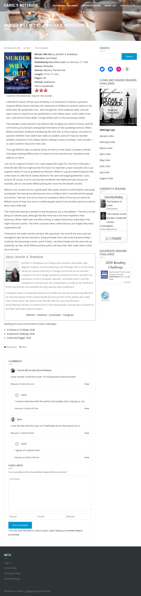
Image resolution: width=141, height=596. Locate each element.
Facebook (42, 314)
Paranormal (59, 70)
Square (29, 591)
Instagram (68, 314)
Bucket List (110, 5)
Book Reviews (12, 347)
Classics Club (127, 5)
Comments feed (12, 573)
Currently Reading (114, 197)
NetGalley (48, 66)
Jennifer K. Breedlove (66, 54)
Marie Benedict (113, 209)
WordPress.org (12, 578)
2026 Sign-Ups (107, 129)
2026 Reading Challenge (115, 264)
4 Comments (43, 48)
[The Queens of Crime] (103, 203)
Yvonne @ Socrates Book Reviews (34, 370)
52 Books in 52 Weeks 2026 (21, 329)
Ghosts (24, 347)
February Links (107, 142)
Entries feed (10, 567)
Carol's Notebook (21, 5)
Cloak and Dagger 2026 (19, 337)
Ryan (19, 419)
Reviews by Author (91, 5)
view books (127, 282)
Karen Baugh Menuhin (109, 229)
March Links (106, 148)
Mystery (48, 70)
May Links (105, 160)
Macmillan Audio (57, 62)
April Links (105, 154)
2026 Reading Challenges (65, 5)
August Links (106, 178)
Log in (7, 562)
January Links (107, 136)
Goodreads (48, 86)
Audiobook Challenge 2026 (21, 333)
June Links (105, 166)
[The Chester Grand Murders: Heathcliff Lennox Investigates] (103, 215)
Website (30, 314)
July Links (104, 172)
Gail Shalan (51, 58)
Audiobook (49, 82)
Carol (28, 48)
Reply (87, 384)
